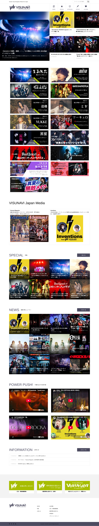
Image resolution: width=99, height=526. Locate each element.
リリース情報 (79, 330)
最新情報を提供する (54, 511)
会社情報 (51, 506)
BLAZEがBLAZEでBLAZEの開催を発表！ (61, 54)
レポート (38, 331)
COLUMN (86, 9)
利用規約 (51, 513)
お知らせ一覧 (83, 449)
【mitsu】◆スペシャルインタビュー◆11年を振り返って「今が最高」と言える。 (24, 54)
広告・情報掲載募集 (54, 508)
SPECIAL (62, 9)
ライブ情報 (59, 331)
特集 (38, 508)
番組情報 (18, 331)
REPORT (78, 9)
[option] (25, 36)
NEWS (53, 9)
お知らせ (39, 511)
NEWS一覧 (83, 309)
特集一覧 (83, 255)
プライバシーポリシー (54, 516)
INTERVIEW (69, 9)
